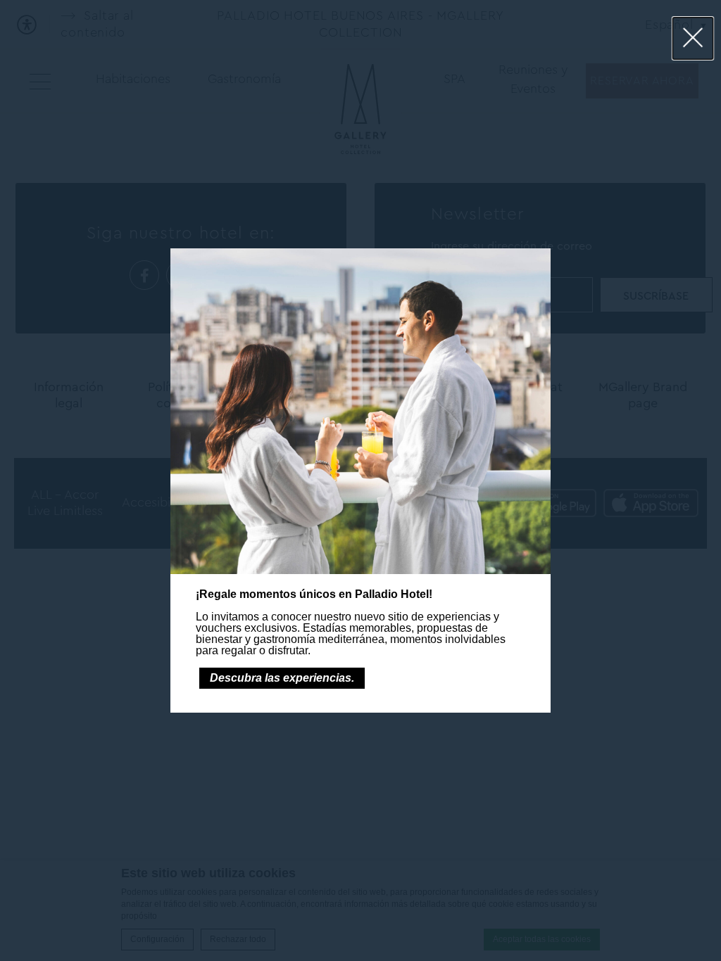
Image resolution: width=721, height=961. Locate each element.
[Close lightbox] (693, 38)
